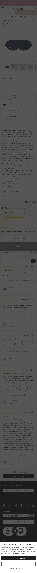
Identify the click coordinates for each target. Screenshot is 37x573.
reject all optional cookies (18, 564)
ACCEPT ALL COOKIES (18, 558)
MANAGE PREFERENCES (17, 569)
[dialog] (18, 557)
